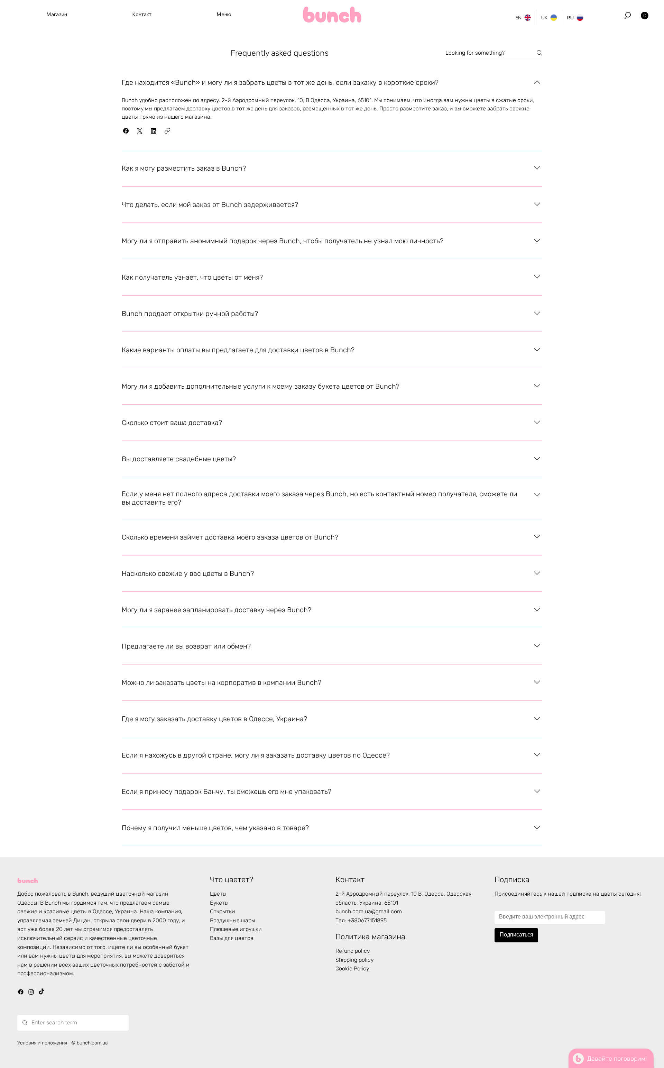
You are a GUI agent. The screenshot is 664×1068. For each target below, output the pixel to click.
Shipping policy (354, 960)
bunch (27, 879)
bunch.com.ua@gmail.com (368, 911)
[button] (627, 15)
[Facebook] (20, 991)
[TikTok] (41, 991)
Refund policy (352, 951)
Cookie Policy (352, 968)
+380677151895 (367, 920)
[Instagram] (31, 991)
